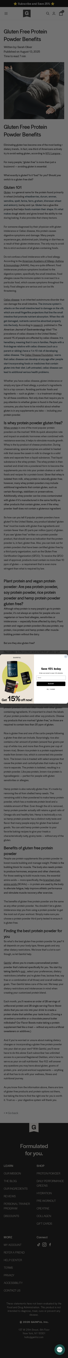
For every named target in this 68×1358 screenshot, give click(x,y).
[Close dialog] (66, 656)
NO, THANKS (51, 689)
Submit (51, 684)
